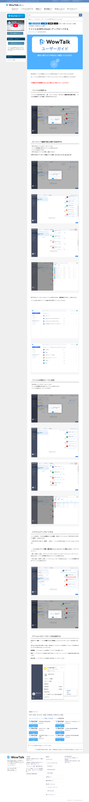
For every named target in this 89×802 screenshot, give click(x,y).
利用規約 (66, 759)
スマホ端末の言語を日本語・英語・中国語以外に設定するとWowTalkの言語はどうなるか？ (57, 749)
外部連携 (50, 23)
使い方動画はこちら (15, 33)
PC (30, 23)
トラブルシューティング (52, 787)
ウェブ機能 (44, 23)
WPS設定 (32, 25)
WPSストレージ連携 (40, 25)
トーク (56, 23)
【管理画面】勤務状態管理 (31, 773)
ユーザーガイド (36, 23)
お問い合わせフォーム (16, 43)
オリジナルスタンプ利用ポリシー (71, 757)
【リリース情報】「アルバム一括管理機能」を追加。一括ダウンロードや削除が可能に (34, 770)
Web (65, 23)
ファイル (70, 23)
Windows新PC (50, 773)
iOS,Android (49, 766)
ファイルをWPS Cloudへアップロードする (40, 745)
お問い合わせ (67, 762)
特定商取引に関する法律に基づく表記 (72, 760)
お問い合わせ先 (50, 790)
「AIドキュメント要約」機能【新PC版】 (34, 766)
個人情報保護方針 (68, 756)
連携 (75, 23)
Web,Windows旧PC (51, 769)
